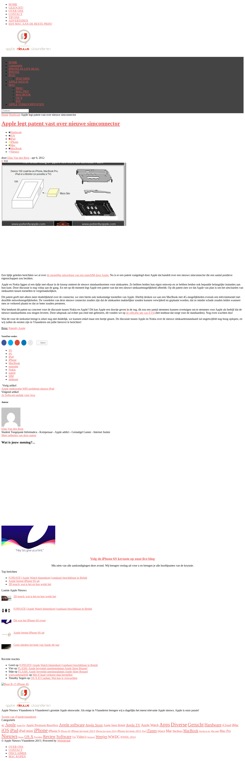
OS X (19, 97)
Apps (164, 724)
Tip (74, 737)
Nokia (12, 369)
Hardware (14, 114)
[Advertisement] (30, 231)
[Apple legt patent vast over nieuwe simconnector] (64, 224)
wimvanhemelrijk (18, 674)
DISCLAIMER (17, 753)
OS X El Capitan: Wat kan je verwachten (54, 678)
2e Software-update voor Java (18, 395)
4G (10, 353)
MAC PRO (22, 91)
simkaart (13, 379)
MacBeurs (178, 731)
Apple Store (94, 725)
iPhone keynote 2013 (83, 731)
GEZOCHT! (16, 7)
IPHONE (14, 72)
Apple (10, 724)
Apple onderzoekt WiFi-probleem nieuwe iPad (27, 388)
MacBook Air (204, 731)
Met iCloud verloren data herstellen (52, 674)
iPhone (14, 142)
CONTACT (15, 14)
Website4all (63, 740)
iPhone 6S (65, 731)
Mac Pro (225, 731)
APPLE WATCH (18, 81)
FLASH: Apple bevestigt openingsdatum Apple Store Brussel (52, 668)
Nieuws (14, 151)
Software (63, 736)
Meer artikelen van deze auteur (18, 435)
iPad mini (26, 731)
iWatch (161, 731)
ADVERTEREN (18, 20)
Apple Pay (21, 725)
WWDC (114, 737)
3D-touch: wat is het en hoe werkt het (30, 584)
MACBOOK (23, 94)
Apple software (72, 724)
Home (4, 114)
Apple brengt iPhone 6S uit (24, 581)
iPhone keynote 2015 (129, 731)
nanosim (13, 366)
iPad (12, 138)
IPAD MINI (23, 78)
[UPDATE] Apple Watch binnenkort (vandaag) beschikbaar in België (48, 577)
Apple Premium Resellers (42, 725)
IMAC (19, 88)
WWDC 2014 (128, 736)
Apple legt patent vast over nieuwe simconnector (60, 123)
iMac (235, 725)
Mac (12, 145)
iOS (12, 135)
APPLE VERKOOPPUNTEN (26, 104)
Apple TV (133, 725)
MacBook (16, 148)
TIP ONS (14, 17)
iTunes (152, 731)
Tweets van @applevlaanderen (18, 716)
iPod (144, 731)
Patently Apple (17, 328)
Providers (38, 737)
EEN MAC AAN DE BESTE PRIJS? (30, 23)
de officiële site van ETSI (140, 312)
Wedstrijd (91, 737)
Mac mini (215, 731)
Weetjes (101, 736)
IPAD (12, 75)
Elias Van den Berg (18, 157)
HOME (13, 4)
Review (49, 736)
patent (12, 372)
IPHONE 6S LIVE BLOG (24, 68)
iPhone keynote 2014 (106, 731)
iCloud (226, 725)
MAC (12, 84)
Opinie (21, 737)
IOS (18, 101)
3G (10, 350)
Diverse (179, 724)
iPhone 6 (54, 731)
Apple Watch (150, 725)
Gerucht (196, 724)
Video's (81, 737)
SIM (11, 376)
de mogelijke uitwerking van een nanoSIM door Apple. (78, 275)
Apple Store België (114, 725)
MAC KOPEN (17, 756)
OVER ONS (16, 10)
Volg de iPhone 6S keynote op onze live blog (122, 559)
